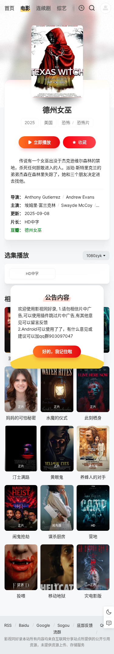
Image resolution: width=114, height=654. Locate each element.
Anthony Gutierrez (42, 197)
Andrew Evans (80, 197)
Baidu (24, 625)
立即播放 (42, 142)
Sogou (63, 625)
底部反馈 (85, 625)
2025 (30, 122)
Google (43, 625)
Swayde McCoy (76, 205)
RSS (8, 625)
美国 (48, 122)
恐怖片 (83, 122)
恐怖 (66, 122)
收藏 (82, 142)
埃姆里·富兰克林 (40, 205)
